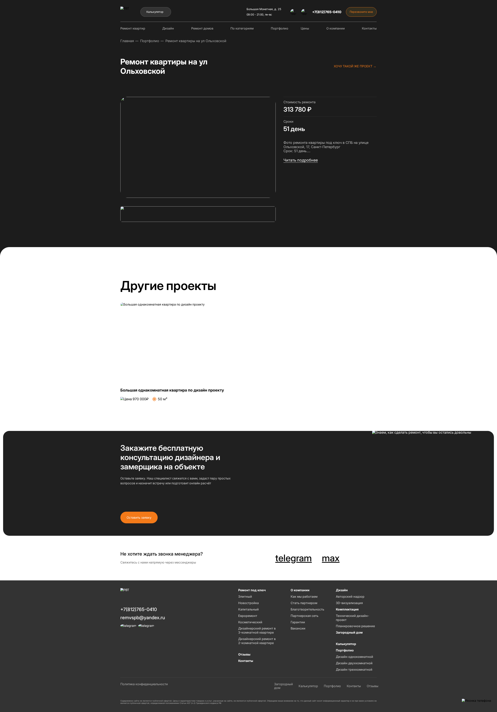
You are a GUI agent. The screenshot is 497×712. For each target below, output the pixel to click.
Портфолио (279, 28)
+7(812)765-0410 (326, 12)
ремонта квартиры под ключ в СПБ (323, 143)
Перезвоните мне (361, 11)
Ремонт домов (202, 28)
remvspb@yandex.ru (142, 617)
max (331, 558)
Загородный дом (283, 686)
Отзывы (372, 686)
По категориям (242, 28)
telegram (293, 558)
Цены (305, 28)
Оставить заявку (139, 517)
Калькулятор (154, 11)
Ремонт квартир (132, 28)
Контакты (369, 28)
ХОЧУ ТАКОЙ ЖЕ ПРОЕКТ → (355, 66)
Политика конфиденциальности (144, 684)
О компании (335, 28)
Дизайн (168, 28)
